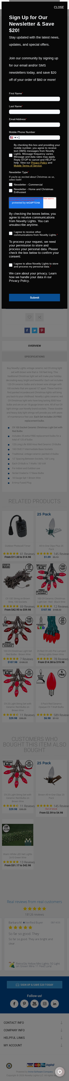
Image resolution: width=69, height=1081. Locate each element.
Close (59, 7)
